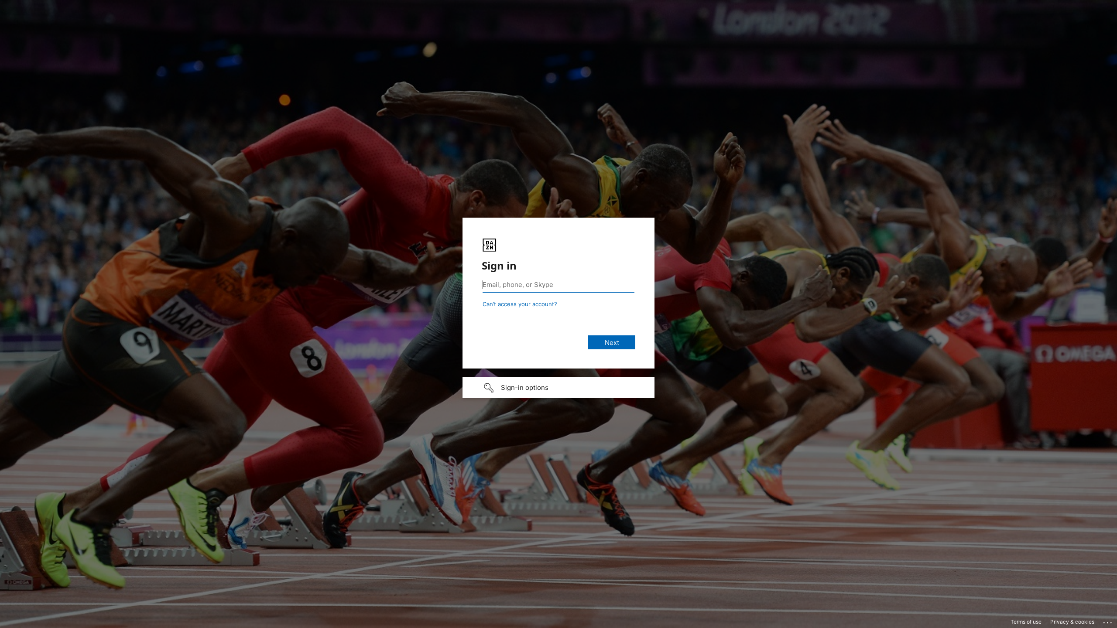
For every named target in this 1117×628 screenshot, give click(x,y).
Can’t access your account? (520, 303)
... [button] (1108, 620)
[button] (558, 387)
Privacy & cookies (1072, 621)
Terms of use (1026, 621)
